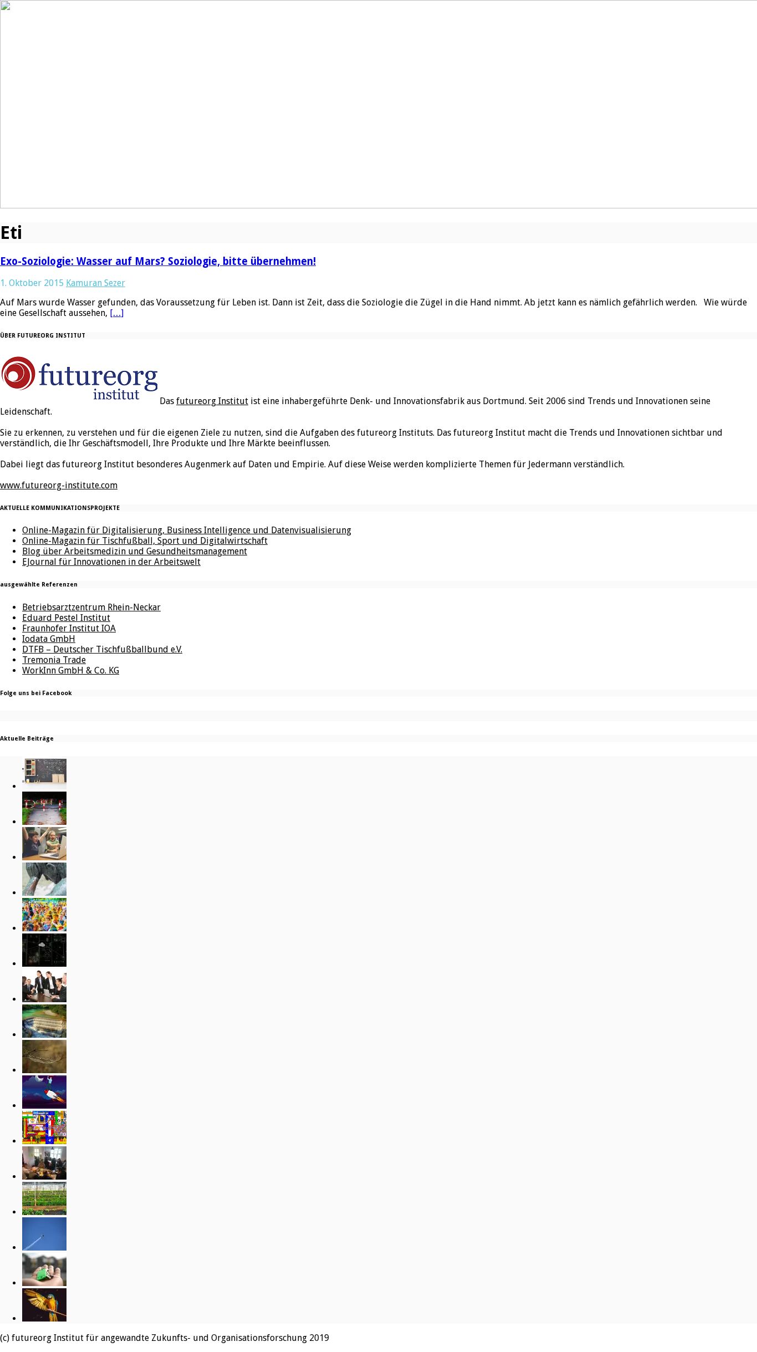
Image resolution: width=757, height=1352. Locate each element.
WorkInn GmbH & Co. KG (70, 670)
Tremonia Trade (54, 660)
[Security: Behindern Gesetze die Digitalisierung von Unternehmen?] (44, 822)
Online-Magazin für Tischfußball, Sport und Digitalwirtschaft (145, 540)
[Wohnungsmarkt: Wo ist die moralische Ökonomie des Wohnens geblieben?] (44, 1283)
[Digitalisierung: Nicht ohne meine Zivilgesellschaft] (44, 928)
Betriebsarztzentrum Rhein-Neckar (91, 607)
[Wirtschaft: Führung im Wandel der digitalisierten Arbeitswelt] (44, 1247)
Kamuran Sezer (95, 283)
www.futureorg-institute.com (58, 485)
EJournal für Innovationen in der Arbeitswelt (111, 562)
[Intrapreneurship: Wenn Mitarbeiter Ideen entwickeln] (44, 1105)
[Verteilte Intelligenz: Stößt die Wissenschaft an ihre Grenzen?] (44, 963)
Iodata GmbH (48, 639)
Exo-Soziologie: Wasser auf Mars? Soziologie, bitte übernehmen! (158, 261)
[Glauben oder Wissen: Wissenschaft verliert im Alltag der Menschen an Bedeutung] (44, 892)
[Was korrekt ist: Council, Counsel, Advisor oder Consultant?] (44, 999)
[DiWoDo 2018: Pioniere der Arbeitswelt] (44, 1176)
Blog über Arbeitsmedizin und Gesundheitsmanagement (134, 551)
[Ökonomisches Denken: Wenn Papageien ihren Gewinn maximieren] (44, 1318)
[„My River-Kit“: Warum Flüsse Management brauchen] (44, 1034)
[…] (117, 313)
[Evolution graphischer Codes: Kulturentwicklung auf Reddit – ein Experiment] (44, 1141)
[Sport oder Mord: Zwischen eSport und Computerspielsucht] (44, 857)
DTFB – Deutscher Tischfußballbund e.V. (102, 649)
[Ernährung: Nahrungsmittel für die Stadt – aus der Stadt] (44, 1212)
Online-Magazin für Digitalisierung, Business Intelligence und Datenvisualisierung (186, 530)
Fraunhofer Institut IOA (69, 628)
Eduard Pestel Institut (66, 618)
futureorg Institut (212, 401)
